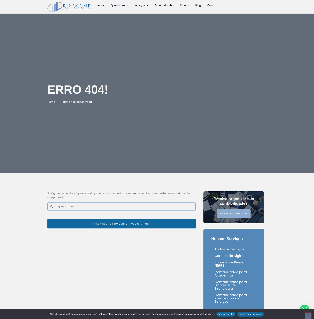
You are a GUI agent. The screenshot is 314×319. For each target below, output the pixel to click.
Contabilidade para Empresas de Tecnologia (231, 285)
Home (100, 5)
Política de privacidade (250, 314)
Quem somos (119, 5)
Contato (212, 5)
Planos (184, 5)
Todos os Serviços (229, 249)
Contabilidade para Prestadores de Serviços (231, 298)
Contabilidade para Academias (231, 274)
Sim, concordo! (226, 314)
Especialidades (164, 5)
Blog (198, 5)
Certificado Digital (229, 255)
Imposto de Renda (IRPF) (229, 264)
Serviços (139, 5)
